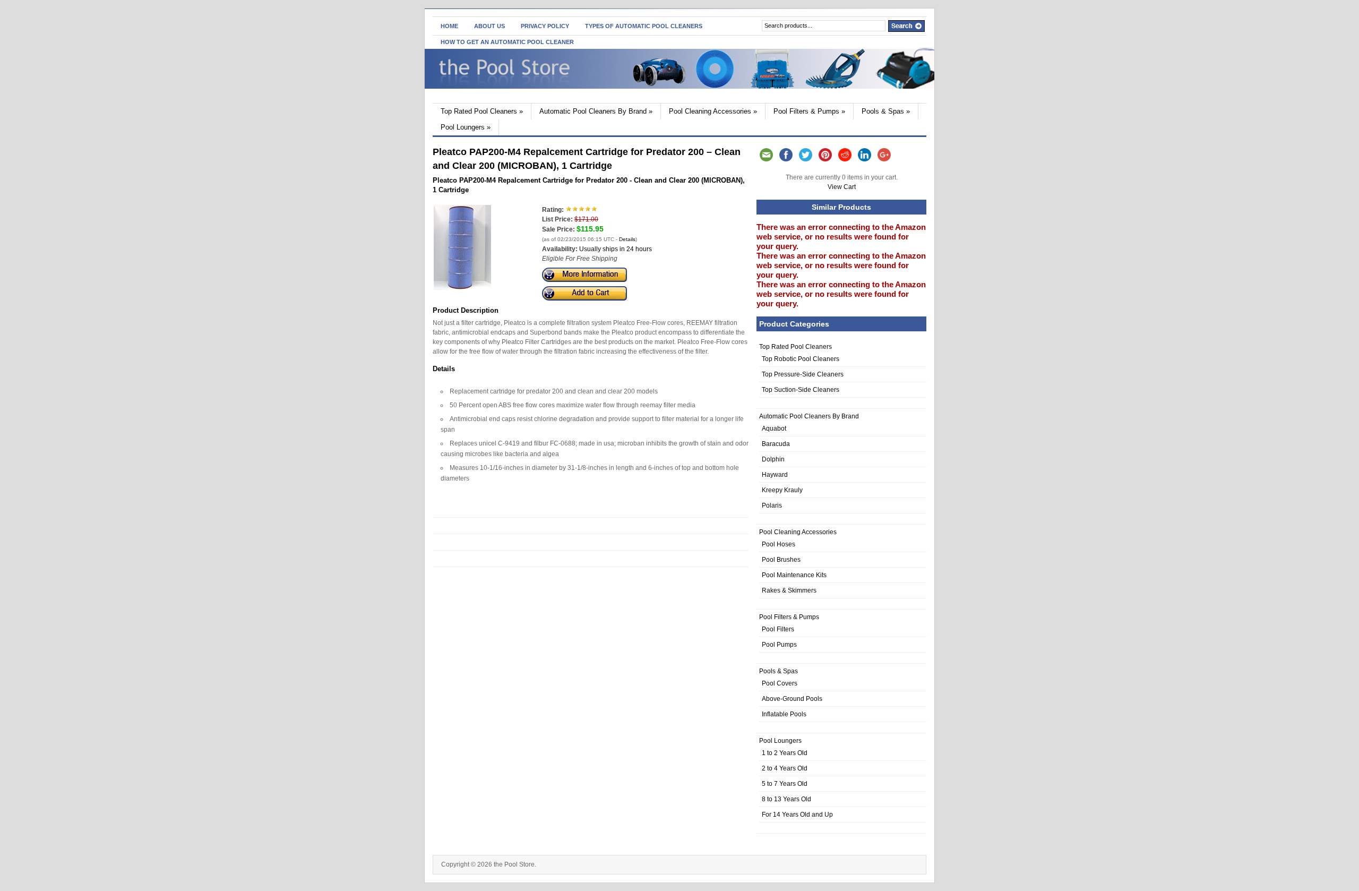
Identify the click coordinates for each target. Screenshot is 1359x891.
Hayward (775, 474)
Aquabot (774, 428)
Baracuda (776, 444)
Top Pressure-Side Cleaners (803, 374)
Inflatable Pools (784, 714)
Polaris (772, 505)
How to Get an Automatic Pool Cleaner (507, 42)
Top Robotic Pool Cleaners (800, 359)
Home (449, 26)
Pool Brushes (781, 559)
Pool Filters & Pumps (809, 111)
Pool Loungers (466, 127)
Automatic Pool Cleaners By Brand (595, 111)
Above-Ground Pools (792, 698)
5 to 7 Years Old (784, 783)
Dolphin (773, 459)
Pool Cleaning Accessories (713, 111)
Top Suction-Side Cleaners (800, 389)
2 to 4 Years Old (784, 768)
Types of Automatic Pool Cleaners (643, 26)
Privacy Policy (545, 26)
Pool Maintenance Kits (794, 575)
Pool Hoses (778, 544)
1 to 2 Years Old (784, 753)
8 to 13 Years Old (786, 799)
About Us (489, 26)
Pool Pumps (779, 644)
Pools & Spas (886, 111)
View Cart (842, 187)
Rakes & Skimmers (789, 590)
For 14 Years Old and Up (797, 814)
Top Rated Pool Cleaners (482, 111)
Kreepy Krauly (782, 490)
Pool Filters (778, 629)
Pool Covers (779, 683)
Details (627, 239)
